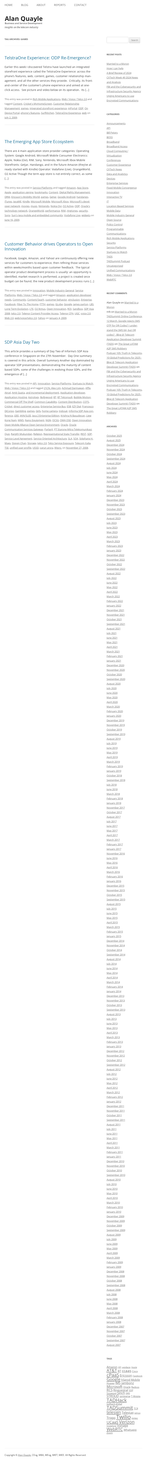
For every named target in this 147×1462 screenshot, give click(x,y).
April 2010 (112, 1198)
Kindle (26, 201)
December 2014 (115, 941)
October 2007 (114, 1335)
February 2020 (115, 711)
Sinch (121, 1393)
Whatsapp (130, 1430)
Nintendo (43, 206)
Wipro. (58, 447)
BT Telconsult (65, 397)
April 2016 (112, 867)
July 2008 (112, 1294)
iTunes (8, 201)
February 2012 (115, 1097)
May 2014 (112, 973)
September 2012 (116, 1065)
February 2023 (115, 546)
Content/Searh (35, 299)
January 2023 (114, 550)
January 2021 (114, 660)
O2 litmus (40, 309)
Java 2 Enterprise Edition (46, 415)
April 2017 (112, 835)
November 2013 (116, 1000)
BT (54, 397)
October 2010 (114, 1170)
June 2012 (112, 1078)
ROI (69, 309)
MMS (21, 420)
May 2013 (112, 1028)
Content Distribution (70, 402)
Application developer (72, 392)
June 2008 (112, 1299)
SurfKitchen (47, 113)
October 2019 (114, 729)
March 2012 (113, 1092)
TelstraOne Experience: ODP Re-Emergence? (48, 57)
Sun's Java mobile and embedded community (37, 215)
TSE (7, 447)
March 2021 (113, 651)
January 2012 (114, 1101)
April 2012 (112, 1087)
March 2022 (113, 596)
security (83, 210)
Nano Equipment (34, 420)
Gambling (20, 411)
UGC (77, 313)
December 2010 (115, 1161)
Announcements (116, 123)
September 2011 (116, 1120)
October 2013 (114, 1005)
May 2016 (112, 862)
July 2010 (112, 1184)
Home (9, 5)
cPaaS (113, 1375)
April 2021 (112, 647)
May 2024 (112, 477)
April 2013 (112, 1032)
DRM (7, 197)
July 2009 (112, 1239)
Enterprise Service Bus (53, 406)
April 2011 (112, 1143)
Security (111, 243)
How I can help (115, 68)
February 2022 (115, 601)
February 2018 (115, 798)
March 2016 (113, 872)
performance (52, 210)
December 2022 (115, 555)
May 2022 (112, 587)
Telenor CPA (67, 313)
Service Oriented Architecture (50, 438)
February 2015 (115, 931)
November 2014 (116, 945)
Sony (7, 215)
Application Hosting (16, 397)
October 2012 (114, 1060)
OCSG (55, 420)
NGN (48, 420)
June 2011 (112, 1133)
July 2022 (112, 578)
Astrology (33, 397)
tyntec (134, 1418)
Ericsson (126, 1375)
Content (17, 103)
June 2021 (112, 637)
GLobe (59, 304)
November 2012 (116, 1055)
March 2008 (113, 1312)
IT (108, 201)
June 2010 (112, 1188)
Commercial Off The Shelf (19, 402)
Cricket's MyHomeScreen (38, 103)
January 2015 (114, 936)
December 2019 (115, 720)
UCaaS (112, 1422)
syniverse (125, 1396)
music (34, 206)
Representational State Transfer (61, 434)
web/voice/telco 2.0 (26, 318)
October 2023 (114, 509)
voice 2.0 (86, 313)
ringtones (72, 210)
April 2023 (112, 536)
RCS (110, 1390)
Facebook (10, 304)
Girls (38, 411)
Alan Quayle (24, 1455)
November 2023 (116, 504)
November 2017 (116, 807)
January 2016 (114, 881)
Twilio (123, 1417)
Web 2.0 (9, 318)
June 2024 (112, 472)
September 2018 (116, 780)
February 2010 (115, 1207)
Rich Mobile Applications (46, 99)
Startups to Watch (82, 383)
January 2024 (114, 495)
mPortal (72, 108)
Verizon (127, 1422)
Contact (80, 5)
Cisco (135, 1371)
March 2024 (113, 486)
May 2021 (112, 642)
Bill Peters (112, 132)
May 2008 (112, 1303)
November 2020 (116, 670)
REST (83, 434)
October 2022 (114, 564)
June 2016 (112, 858)
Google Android (66, 197)
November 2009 (116, 1221)
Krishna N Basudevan (73, 415)
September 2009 (116, 1230)
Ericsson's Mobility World (25, 197)
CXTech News (114, 169)
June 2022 (112, 582)
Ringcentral (120, 1390)
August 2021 (114, 628)
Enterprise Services (117, 183)
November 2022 (116, 559)
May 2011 (112, 1138)
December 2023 (115, 500)
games (25, 108)
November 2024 (116, 449)
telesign (114, 1412)
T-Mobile (135, 1396)
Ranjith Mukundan (21, 434)
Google (68, 304)
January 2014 (114, 991)
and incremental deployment (42, 392)
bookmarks (41, 192)
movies (25, 206)
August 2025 (114, 440)
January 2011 (114, 1156)
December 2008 (115, 1271)
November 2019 (116, 725)
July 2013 (112, 1019)
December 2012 (115, 1051)
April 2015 (112, 922)
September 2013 (116, 1009)
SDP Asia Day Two (22, 342)
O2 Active (68, 206)
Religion (37, 434)
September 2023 (116, 513)
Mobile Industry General (60, 290)
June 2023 (112, 527)
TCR (136, 1408)
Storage (31, 443)
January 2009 (114, 1267)
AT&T (112, 1370)
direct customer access (26, 406)
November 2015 (116, 890)
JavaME (17, 201)
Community (19, 299)
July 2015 (112, 908)
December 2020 (115, 665)
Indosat (63, 411)
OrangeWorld (36, 210)
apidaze (126, 1367)
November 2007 (116, 1331)
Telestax (128, 1413)
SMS (128, 1393)
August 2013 (114, 1014)
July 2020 (112, 688)
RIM (63, 210)
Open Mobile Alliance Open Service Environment (32, 424)
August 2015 (114, 904)
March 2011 (113, 1147)
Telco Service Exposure (61, 443)
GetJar (53, 197)
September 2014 (116, 954)
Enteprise (86, 299)
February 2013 (115, 1042)
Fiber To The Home (27, 304)
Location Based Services (120, 206)
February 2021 (115, 656)
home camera (50, 411)
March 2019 (113, 761)
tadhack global (114, 1404)
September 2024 (116, 458)
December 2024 (115, 445)
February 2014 (115, 986)
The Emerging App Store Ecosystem (39, 141)
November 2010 (116, 1166)
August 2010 (114, 1179)
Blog (24, 5)
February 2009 (115, 1262)
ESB (69, 406)
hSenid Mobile (130, 1380)
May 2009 (112, 1248)
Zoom (110, 1432)
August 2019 (114, 738)
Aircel (8, 392)
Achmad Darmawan (73, 388)
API (35, 383)
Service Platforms (42, 187)
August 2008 (114, 1290)
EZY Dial (76, 406)
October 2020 (114, 674)
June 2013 (112, 1023)
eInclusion (74, 299)
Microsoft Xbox (60, 201)
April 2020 (112, 702)
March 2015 (113, 927)
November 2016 (116, 853)
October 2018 (114, 775)
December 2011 (115, 1106)
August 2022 (114, 573)
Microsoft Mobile (40, 201)
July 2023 (112, 523)
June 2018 (112, 789)
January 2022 (114, 605)
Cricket (8, 406)
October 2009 (114, 1225)
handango (82, 197)
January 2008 (114, 1322)
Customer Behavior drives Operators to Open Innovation (49, 246)
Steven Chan (19, 443)
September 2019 (116, 734)
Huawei (111, 1383)
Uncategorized (115, 265)
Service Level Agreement (18, 438)
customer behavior (56, 299)
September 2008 (116, 1285)
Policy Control (114, 224)
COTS (86, 402)
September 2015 (116, 899)
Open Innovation (56, 309)
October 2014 (114, 950)
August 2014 (114, 959)
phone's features (30, 113)
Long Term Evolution (16, 309)
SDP (89, 434)
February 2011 (115, 1152)
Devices (111, 178)
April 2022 (112, 592)
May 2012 (112, 1083)
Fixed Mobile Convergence (122, 187)
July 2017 (112, 821)
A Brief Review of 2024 (119, 73)
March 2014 (113, 982)
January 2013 (114, 1046)
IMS (118, 1383)
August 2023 (114, 518)
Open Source (114, 220)
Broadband (113, 142)
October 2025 (114, 435)
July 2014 (112, 963)
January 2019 (114, 771)
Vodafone (111, 1425)
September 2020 (116, 679)
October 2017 (114, 812)
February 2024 (115, 490)
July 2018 (112, 784)
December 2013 (115, 996)
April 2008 (112, 1308)
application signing (22, 192)
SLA (70, 438)
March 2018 (113, 794)
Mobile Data (113, 210)
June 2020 (112, 693)
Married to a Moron (118, 63)
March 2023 (113, 541)
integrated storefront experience (48, 108)
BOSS (110, 137)
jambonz (127, 1383)
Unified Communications (121, 270)
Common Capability (45, 402)
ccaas (126, 1370)
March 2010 (113, 1202)
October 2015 (114, 895)
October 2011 (114, 1115)
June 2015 (112, 913)
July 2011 (112, 1129)
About (41, 5)
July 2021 (112, 633)
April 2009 (112, 1253)
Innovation (39, 290)
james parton (80, 304)
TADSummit (120, 1407)
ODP (80, 108)
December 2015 (115, 885)
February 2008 (115, 1317)
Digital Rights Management (74, 192)
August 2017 (114, 817)
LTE (31, 309)
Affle (88, 388)
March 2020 (113, 706)
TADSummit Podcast (118, 261)
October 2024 (114, 454)
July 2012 (112, 1074)
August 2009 (114, 1234)
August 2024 (114, 463)
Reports (60, 5)
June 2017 (112, 826)
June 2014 (112, 968)
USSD (36, 447)
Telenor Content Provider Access (40, 313)
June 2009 (112, 1244)
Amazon (71, 187)
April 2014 (112, 977)
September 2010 (116, 1175)
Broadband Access (117, 146)
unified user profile (20, 447)
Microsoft (114, 1386)
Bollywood (46, 397)
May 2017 (112, 830)
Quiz (7, 434)
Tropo (111, 1418)
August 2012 (114, 1069)
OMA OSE (65, 420)
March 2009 (113, 1257)
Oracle (64, 424)
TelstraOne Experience (68, 113)
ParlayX (48, 429)
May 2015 (112, 918)
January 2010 (114, 1211)
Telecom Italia (83, 443)
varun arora (46, 447)
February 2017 (115, 844)
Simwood (111, 1393)
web (84, 113)
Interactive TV (114, 197)
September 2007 (116, 1340)
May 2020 (112, 697)
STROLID (113, 1396)
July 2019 (112, 743)
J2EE (16, 415)
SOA (75, 438)
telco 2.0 (15, 313)
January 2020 (114, 716)
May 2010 (112, 1193)
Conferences (114, 160)
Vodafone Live (72, 215)
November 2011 (116, 1110)
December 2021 (115, 610)
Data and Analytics (117, 174)
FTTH (43, 304)
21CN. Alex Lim (52, 388)
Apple (8, 192)
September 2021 (116, 624)
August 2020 (114, 683)
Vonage (122, 1425)
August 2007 (114, 1345)
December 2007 (115, 1326)
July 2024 (112, 468)
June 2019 (112, 748)
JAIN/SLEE (25, 415)
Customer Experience (119, 164)
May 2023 (112, 532)
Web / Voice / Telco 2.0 (74, 99)
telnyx (137, 1412)
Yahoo (41, 318)
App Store (82, 187)
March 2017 (113, 839)
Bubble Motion (82, 397)
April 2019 (112, 757)
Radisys (135, 1387)
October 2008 (114, 1280)
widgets (86, 215)
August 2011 (114, 1124)
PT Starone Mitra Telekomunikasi (73, 429)
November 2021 (116, 614)
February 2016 (115, 876)
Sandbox (78, 309)
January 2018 (114, 803)
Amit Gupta (18, 392)
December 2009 (115, 1216)
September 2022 (116, 569)
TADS (110, 256)
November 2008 (116, 1276)
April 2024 (112, 481)
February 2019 (115, 766)
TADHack (117, 1400)
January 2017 (114, 849)
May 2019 (112, 752)
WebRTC (111, 279)
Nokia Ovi (56, 206)
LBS (91, 304)
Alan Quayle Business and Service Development (24, 20)
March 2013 (113, 1037)
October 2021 (114, 619)
